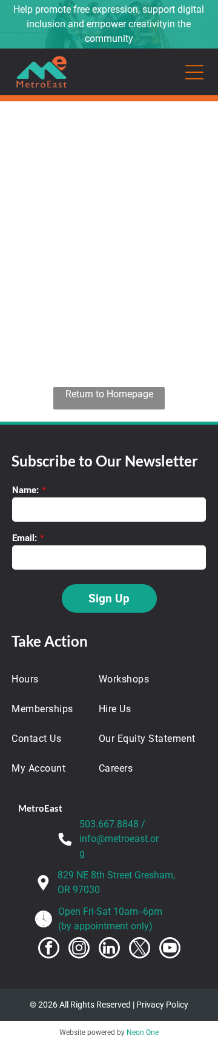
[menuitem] (48, 679)
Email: (24, 538)
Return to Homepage (109, 394)
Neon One (143, 1032)
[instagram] (79, 949)
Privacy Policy (162, 1004)
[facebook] (48, 949)
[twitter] (139, 949)
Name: (25, 490)
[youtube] (169, 949)
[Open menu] (194, 72)
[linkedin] (109, 949)
